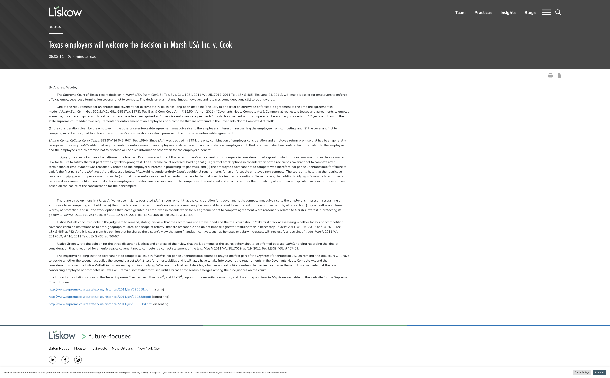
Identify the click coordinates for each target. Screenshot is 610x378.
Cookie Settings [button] (582, 372)
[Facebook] (65, 360)
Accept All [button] (599, 372)
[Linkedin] (52, 360)
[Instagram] (78, 360)
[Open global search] (558, 12)
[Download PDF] (559, 76)
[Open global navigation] (546, 12)
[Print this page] (550, 76)
